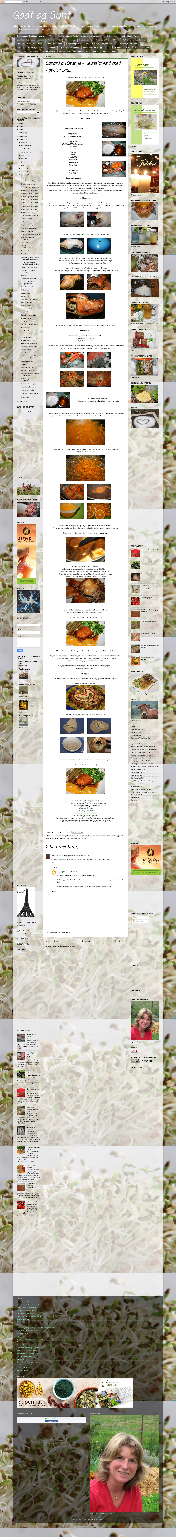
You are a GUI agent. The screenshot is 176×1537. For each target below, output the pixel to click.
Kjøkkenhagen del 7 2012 (29, 193)
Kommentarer (139, 921)
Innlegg (136, 917)
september (24, 152)
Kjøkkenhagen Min (73, 44)
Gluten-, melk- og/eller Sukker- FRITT (74, 51)
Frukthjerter (25, 290)
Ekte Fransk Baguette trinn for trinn (32, 1109)
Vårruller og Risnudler (28, 387)
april (23, 168)
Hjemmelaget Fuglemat (29, 228)
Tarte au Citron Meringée (29, 299)
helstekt (48, 838)
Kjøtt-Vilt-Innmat (54, 40)
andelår (70, 836)
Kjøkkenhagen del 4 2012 (29, 203)
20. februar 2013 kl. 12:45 (82, 856)
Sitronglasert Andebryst (29, 343)
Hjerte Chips (25, 312)
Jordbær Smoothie (27, 231)
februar (24, 175)
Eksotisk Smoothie (27, 219)
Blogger (100, 1519)
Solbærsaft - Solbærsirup (31, 1072)
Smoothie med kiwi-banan (29, 254)
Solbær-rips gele (32, 1202)
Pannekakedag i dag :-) (28, 384)
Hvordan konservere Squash (147, 658)
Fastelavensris (25, 321)
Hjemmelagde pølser (28, 390)
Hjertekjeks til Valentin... (29, 309)
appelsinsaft (85, 836)
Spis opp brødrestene (28, 184)
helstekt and (55, 838)
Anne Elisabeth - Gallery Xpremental (63, 855)
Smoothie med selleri (28, 287)
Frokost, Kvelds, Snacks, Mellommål (99, 44)
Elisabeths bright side (27, 684)
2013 (21, 139)
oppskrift (78, 838)
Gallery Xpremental (26, 716)
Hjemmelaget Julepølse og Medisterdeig (31, 1129)
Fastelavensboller (26, 337)
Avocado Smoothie (27, 367)
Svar (52, 862)
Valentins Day (25, 296)
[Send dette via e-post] (72, 832)
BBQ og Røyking (48, 51)
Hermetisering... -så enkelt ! (33, 1090)
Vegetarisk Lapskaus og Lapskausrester (28, 283)
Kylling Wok (25, 275)
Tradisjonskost (24, 669)
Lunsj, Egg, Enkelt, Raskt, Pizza (29, 44)
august (23, 155)
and (52, 836)
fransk (109, 836)
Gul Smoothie (25, 242)
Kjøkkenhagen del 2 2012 (29, 209)
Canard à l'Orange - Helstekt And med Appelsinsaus (30, 258)
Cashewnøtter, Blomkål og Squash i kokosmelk (29, 357)
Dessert (52, 47)
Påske (51, 36)
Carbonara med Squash (28, 278)
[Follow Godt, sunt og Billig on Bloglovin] (26, 917)
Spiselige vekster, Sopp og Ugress (30, 40)
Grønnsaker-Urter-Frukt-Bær (107, 40)
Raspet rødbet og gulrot (28, 225)
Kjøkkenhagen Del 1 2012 (29, 212)
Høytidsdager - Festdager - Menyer (31, 36)
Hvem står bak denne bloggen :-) (28, 271)
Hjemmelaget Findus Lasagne (28, 238)
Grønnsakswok (26, 350)
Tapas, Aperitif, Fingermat (69, 47)
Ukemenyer (21, 51)
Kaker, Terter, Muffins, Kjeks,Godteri (31, 47)
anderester (77, 836)
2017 (21, 126)
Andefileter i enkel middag (30, 393)
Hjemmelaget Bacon (31, 1035)
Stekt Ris (24, 353)
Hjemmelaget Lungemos (149, 622)
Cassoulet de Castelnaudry (29, 267)
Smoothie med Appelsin (29, 370)
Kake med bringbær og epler (30, 334)
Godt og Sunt (41, 16)
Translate (33, 104)
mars (23, 172)
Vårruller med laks (27, 361)
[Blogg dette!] (75, 832)
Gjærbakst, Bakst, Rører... (128, 44)
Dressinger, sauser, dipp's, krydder (97, 47)
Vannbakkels (25, 331)
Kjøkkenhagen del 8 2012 (29, 190)
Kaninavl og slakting (148, 574)
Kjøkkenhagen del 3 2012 (29, 206)
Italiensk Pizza (26, 178)
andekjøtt (65, 836)
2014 (21, 136)
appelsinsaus (94, 836)
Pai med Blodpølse (27, 305)
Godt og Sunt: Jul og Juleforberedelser (25, 77)
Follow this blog (51, 1421)
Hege (59, 872)
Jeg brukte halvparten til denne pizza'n (85, 683)
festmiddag (102, 836)
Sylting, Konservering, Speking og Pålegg (123, 36)
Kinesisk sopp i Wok (27, 340)
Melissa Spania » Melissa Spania (28, 662)
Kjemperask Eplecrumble (29, 215)
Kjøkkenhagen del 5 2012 (29, 200)
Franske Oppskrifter (122, 47)
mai (22, 165)
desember (24, 142)
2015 (21, 133)
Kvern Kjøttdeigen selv (33, 1054)
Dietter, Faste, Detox (54, 44)
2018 (21, 123)
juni (22, 162)
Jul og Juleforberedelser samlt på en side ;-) (29, 247)
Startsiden (86, 941)
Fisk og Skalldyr (85, 40)
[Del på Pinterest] (82, 832)
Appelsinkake (25, 251)
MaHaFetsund (24, 700)
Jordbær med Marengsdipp (30, 222)
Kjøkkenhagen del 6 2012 (29, 197)
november (24, 145)
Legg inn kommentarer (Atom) (64, 946)
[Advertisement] (26, 769)
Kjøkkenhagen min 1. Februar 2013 (28, 380)
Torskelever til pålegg (28, 181)
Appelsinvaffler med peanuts (30, 234)
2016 (21, 130)
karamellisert (64, 838)
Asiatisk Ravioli (26, 328)
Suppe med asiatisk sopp (29, 346)
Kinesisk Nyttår (26, 318)
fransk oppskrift (117, 836)
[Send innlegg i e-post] (68, 832)
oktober (24, 149)
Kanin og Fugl (70, 40)
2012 (21, 401)
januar (23, 397)
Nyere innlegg (51, 941)
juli (22, 158)
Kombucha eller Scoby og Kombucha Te (32, 1185)
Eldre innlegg (120, 941)
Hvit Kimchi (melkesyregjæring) (147, 587)
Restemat (34, 51)
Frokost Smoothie (27, 302)
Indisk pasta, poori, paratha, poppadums (30, 374)
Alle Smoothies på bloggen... (30, 187)
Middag (72, 838)
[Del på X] (77, 832)
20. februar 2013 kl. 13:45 (71, 872)
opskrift (85, 838)
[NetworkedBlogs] (51, 1418)
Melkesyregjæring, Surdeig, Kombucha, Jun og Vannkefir (80, 36)
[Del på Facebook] (79, 832)
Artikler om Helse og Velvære (104, 51)
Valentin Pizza (25, 293)
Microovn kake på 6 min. (29, 324)
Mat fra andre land (142, 47)
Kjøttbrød (24, 364)
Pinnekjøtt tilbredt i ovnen (33, 1148)
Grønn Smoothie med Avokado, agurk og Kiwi (30, 263)
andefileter (57, 836)
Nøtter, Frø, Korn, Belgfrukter (134, 40)
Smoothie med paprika (28, 315)
